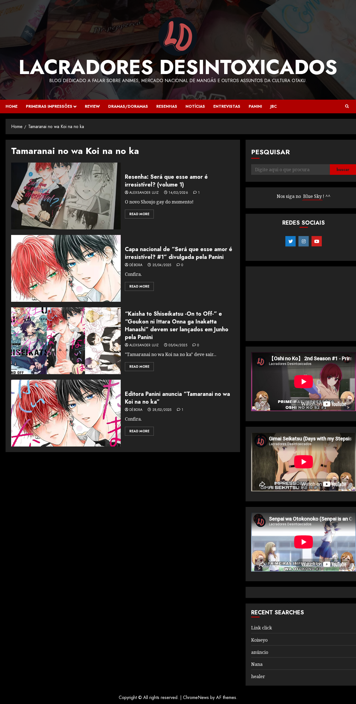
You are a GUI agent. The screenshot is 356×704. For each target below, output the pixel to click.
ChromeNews (196, 697)
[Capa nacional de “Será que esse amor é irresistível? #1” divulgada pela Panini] (66, 268)
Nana (257, 664)
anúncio (259, 652)
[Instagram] (303, 241)
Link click (261, 628)
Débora (135, 265)
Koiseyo (259, 640)
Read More (139, 214)
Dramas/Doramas (128, 106)
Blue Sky (312, 196)
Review (92, 106)
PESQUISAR (270, 152)
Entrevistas (226, 106)
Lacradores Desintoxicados (178, 67)
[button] (346, 106)
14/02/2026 (178, 193)
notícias (195, 106)
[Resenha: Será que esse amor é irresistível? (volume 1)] (66, 196)
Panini (255, 106)
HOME (12, 106)
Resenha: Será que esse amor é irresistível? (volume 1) (166, 181)
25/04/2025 (161, 265)
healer (258, 676)
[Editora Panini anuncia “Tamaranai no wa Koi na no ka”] (66, 413)
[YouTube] (317, 241)
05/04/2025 (178, 345)
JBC (273, 106)
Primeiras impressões (49, 106)
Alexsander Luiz (144, 193)
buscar (343, 169)
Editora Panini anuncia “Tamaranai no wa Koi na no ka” (177, 398)
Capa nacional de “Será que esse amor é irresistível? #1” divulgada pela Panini (178, 253)
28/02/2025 (162, 410)
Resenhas (166, 106)
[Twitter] (290, 241)
